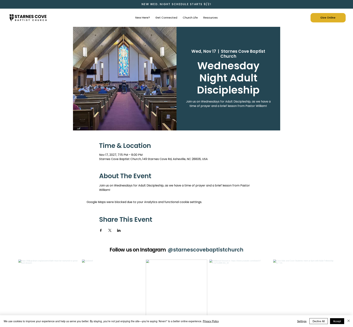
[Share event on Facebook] (101, 230)
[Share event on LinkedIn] (119, 230)
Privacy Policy (211, 321)
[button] (143, 17)
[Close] (348, 321)
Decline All (319, 321)
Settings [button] (301, 321)
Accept (337, 321)
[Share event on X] (110, 230)
